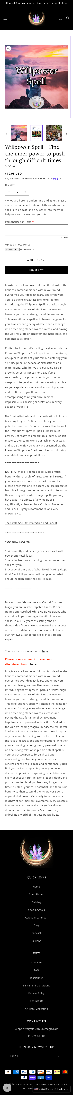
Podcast (36, 933)
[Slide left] (6, 134)
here (45, 651)
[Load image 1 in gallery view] (19, 133)
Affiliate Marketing (36, 1008)
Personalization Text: (19, 221)
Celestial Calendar (36, 917)
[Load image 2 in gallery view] (36, 133)
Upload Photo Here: (17, 244)
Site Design (58, 1084)
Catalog (36, 902)
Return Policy (36, 993)
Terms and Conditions (36, 985)
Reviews (36, 940)
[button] (5, 18)
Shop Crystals (36, 909)
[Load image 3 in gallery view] (54, 133)
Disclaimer (36, 977)
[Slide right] (66, 134)
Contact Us (36, 1001)
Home (36, 886)
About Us (36, 962)
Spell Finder (36, 894)
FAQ (36, 970)
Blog (36, 925)
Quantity (10, 184)
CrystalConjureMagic (31, 1084)
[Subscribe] (57, 1056)
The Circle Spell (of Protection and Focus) (31, 523)
